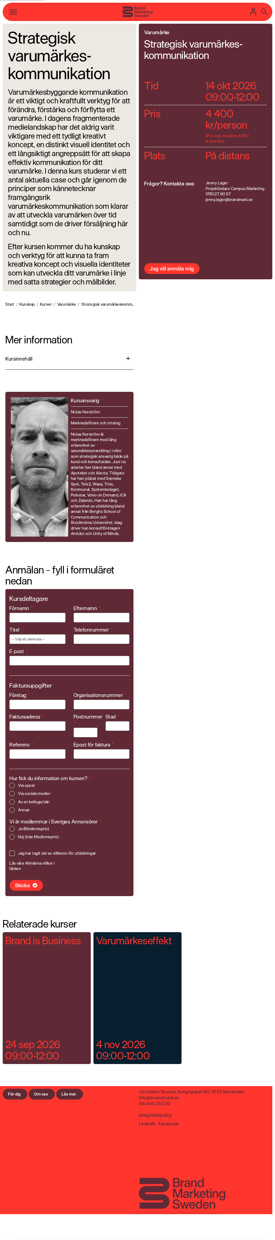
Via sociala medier (34, 794)
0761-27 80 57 (218, 194)
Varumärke (66, 304)
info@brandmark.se (159, 1097)
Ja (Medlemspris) (33, 829)
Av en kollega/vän (34, 802)
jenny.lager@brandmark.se (229, 200)
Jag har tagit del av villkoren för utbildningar (57, 854)
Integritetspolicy (155, 1115)
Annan (24, 810)
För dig (14, 1094)
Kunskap (27, 304)
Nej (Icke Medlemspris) (38, 837)
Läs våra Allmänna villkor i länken (32, 866)
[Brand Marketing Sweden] (137, 11)
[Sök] (264, 11)
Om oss (41, 1094)
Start (10, 304)
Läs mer (68, 1094)
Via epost (26, 786)
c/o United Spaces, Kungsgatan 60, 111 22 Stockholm (191, 1091)
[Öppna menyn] (13, 12)
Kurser (46, 304)
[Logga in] (253, 11)
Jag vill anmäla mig (172, 268)
